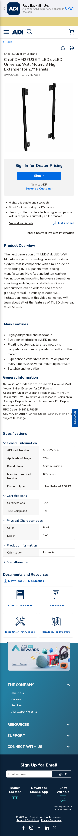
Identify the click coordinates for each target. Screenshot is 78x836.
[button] (75, 418)
